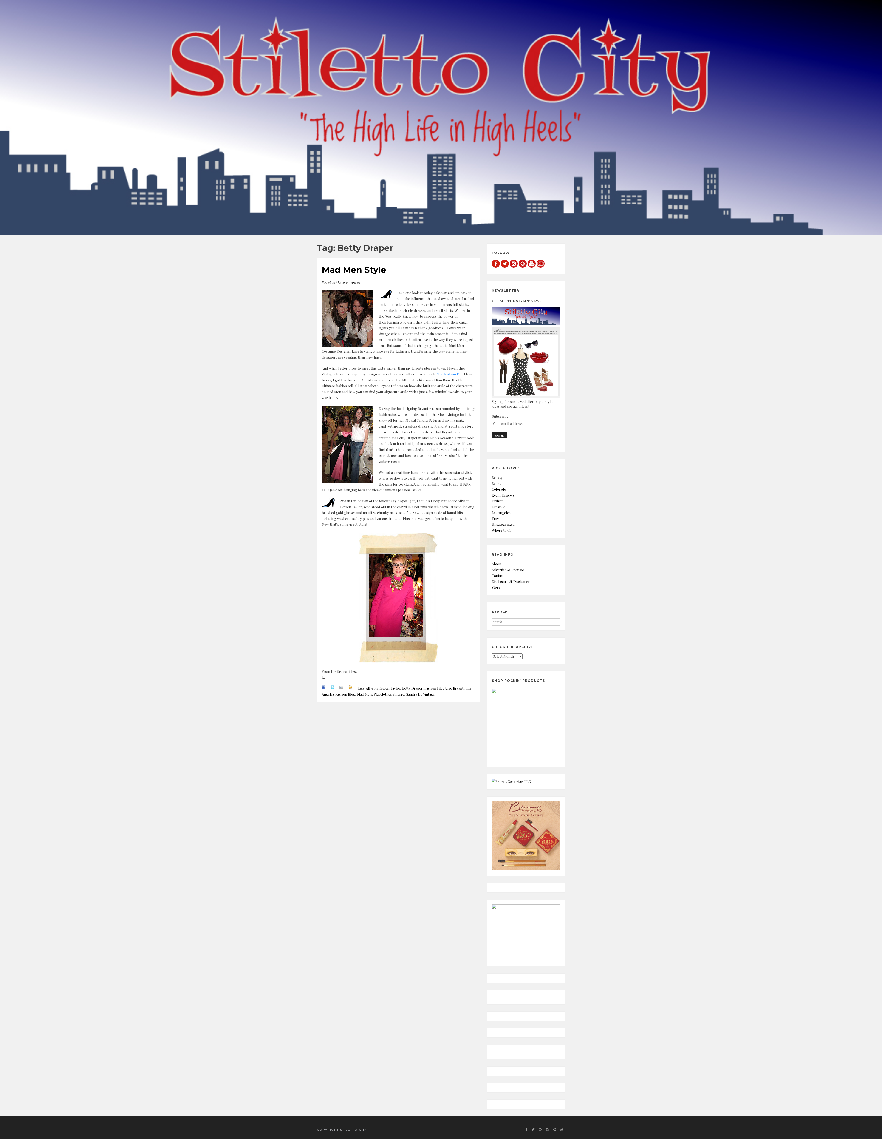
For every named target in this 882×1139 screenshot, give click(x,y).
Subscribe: (500, 416)
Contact (498, 575)
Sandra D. (413, 694)
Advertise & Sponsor (508, 570)
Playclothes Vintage (389, 694)
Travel (497, 518)
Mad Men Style (354, 270)
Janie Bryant (454, 688)
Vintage (429, 694)
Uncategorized (503, 524)
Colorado (499, 489)
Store (496, 587)
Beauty (497, 477)
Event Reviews (503, 495)
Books (496, 483)
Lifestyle (498, 507)
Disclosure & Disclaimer (511, 581)
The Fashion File (449, 374)
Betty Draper (412, 688)
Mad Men (364, 694)
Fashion (497, 501)
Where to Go (502, 530)
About (496, 564)
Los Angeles (501, 512)
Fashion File (433, 688)
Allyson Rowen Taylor (383, 688)
